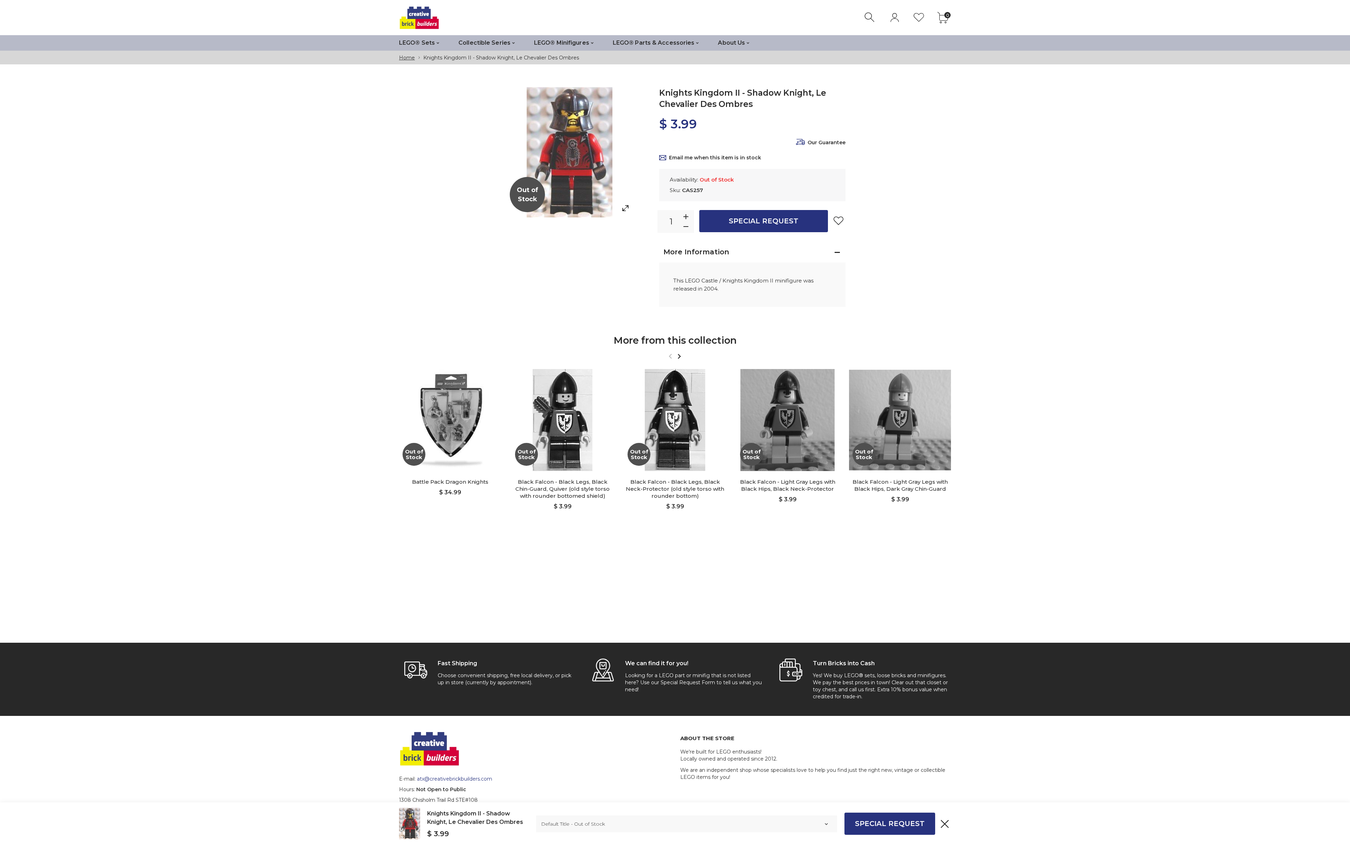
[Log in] (894, 17)
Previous (670, 356)
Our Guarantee (827, 142)
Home (407, 58)
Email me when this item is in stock (715, 157)
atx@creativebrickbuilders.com (454, 779)
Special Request (763, 221)
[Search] (870, 17)
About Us (731, 42)
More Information (696, 252)
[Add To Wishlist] (838, 220)
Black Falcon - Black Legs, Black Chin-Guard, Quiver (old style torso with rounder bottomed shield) (562, 488)
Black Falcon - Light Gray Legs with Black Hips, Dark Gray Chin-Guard (900, 485)
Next (679, 356)
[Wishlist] (919, 17)
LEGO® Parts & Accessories (654, 42)
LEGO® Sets (417, 42)
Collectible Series (484, 42)
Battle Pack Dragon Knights (450, 481)
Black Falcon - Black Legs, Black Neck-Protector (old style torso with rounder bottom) (675, 488)
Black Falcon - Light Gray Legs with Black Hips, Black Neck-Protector (787, 485)
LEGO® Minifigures (561, 42)
